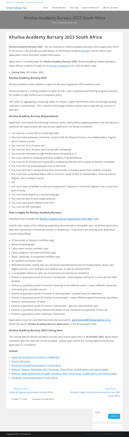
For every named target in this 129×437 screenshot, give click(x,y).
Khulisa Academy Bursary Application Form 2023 (66, 218)
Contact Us (39, 2)
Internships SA (16, 8)
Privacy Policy (19, 2)
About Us (9, 2)
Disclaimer (30, 2)
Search (97, 412)
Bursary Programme (60, 65)
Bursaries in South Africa (43, 399)
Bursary (86, 50)
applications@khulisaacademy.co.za (91, 319)
